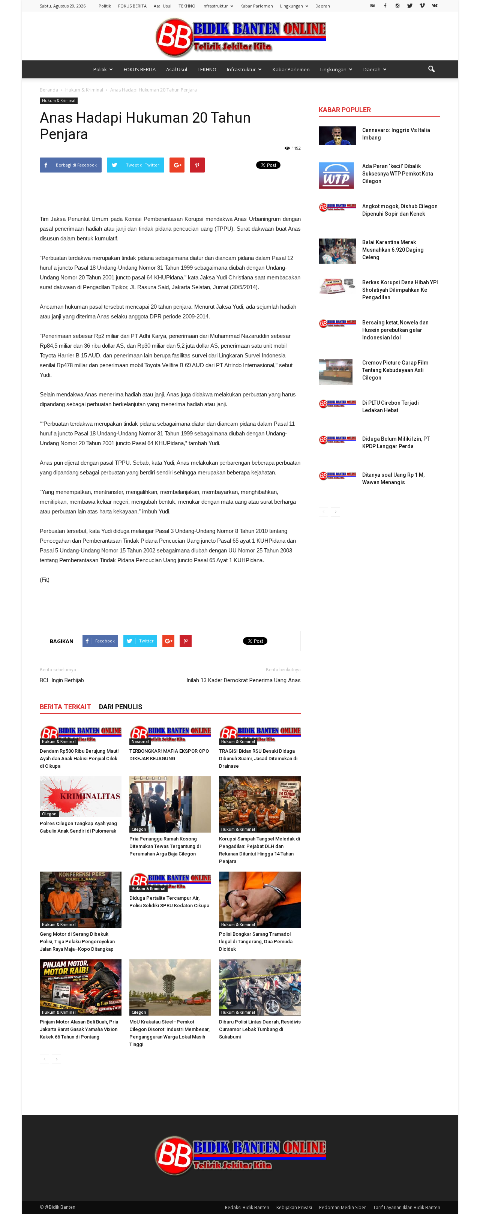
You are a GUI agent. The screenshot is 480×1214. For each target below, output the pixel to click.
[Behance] (372, 5)
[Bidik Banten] (240, 36)
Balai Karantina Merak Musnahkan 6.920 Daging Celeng (393, 249)
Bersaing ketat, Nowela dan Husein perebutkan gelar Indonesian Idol (395, 330)
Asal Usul (162, 6)
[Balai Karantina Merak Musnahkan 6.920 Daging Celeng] (337, 251)
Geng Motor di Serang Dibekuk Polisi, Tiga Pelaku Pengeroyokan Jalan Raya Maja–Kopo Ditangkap (77, 941)
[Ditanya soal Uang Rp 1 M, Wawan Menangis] (337, 475)
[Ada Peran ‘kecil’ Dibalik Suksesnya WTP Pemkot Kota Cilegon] (336, 175)
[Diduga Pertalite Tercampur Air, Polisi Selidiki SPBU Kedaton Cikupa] (170, 882)
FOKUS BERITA (132, 6)
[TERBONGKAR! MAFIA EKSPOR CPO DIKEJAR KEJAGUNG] (170, 734)
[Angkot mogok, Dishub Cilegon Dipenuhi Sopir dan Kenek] (337, 207)
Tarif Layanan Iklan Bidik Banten (406, 1207)
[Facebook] (385, 5)
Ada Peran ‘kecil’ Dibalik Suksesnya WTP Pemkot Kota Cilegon (397, 173)
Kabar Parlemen (256, 6)
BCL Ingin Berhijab (62, 680)
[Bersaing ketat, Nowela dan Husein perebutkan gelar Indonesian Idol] (337, 323)
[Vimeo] (422, 5)
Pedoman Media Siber (342, 1207)
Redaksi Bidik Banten (247, 1207)
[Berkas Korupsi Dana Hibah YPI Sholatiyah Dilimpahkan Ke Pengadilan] (337, 286)
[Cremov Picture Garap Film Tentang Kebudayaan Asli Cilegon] (335, 372)
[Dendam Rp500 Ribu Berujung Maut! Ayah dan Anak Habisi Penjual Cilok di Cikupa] (81, 734)
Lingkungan (291, 6)
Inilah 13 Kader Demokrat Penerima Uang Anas (243, 680)
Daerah (322, 6)
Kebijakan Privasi (294, 1207)
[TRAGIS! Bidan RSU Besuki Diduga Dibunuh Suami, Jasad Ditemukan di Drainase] (260, 734)
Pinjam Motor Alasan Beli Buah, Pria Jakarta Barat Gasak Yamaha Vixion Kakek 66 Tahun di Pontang (79, 1029)
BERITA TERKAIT (65, 707)
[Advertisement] (170, 195)
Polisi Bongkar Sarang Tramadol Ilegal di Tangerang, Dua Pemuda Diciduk (255, 941)
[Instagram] (397, 5)
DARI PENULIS (120, 707)
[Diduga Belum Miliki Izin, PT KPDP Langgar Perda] (337, 439)
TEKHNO (186, 6)
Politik (105, 6)
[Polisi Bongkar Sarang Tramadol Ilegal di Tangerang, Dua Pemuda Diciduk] (260, 900)
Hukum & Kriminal (58, 100)
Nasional (140, 741)
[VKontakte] (434, 5)
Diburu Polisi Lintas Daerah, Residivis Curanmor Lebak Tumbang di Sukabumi (260, 1029)
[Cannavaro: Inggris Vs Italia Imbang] (337, 135)
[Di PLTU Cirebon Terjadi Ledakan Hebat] (337, 403)
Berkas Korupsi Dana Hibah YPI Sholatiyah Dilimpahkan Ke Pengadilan (400, 289)
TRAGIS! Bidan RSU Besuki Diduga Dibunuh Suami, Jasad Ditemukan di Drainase (258, 758)
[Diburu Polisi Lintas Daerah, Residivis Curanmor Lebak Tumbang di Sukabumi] (260, 987)
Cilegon (49, 813)
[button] (431, 69)
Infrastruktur (215, 6)
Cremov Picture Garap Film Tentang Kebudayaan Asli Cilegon (395, 370)
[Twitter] (410, 5)
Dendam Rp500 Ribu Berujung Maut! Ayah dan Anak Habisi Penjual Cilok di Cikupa (79, 758)
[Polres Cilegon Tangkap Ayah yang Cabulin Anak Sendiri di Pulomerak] (81, 796)
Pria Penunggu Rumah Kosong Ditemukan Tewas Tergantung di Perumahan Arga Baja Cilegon (165, 846)
